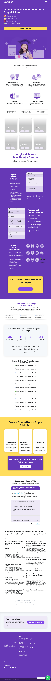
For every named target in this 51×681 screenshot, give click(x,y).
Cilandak (14, 603)
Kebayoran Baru (22, 603)
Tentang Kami (33, 643)
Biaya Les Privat (31, 606)
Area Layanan (18, 679)
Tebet (34, 604)
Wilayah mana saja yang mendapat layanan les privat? (24, 510)
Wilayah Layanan (19, 606)
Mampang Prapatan (34, 603)
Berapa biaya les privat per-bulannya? (22, 520)
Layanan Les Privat (25, 606)
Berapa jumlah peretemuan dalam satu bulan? (24, 517)
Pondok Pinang (29, 602)
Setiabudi (31, 604)
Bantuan (36, 606)
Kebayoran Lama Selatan (31, 601)
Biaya (31, 639)
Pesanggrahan (27, 604)
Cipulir (16, 601)
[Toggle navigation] (46, 2)
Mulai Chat (25, 466)
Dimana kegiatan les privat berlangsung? (22, 506)
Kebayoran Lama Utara (23, 602)
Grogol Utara (25, 601)
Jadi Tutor (32, 649)
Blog (5, 663)
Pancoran (17, 604)
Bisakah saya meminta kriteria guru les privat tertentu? (23, 502)
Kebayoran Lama (24, 600)
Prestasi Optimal (10, 679)
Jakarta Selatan (31, 600)
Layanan (32, 638)
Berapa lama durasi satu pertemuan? (21, 513)
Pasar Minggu (22, 604)
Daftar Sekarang (25, 28)
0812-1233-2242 (19, 493)
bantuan (38, 523)
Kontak (31, 645)
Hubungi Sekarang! (35, 622)
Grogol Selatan (20, 601)
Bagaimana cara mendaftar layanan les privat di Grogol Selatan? (24, 488)
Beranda (15, 606)
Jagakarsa (17, 603)
